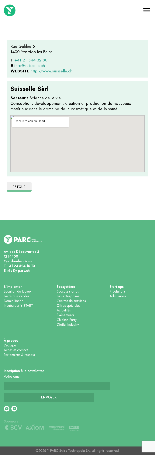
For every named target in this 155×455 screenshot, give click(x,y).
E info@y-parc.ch (17, 270)
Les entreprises (68, 296)
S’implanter (13, 286)
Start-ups (117, 286)
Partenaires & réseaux (20, 354)
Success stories (68, 291)
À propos (11, 340)
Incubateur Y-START (18, 305)
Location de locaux (17, 291)
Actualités (64, 310)
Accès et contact (16, 350)
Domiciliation (13, 300)
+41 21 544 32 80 (30, 60)
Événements (65, 315)
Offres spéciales (68, 305)
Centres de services (71, 300)
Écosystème (66, 286)
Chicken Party (67, 319)
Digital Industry (68, 324)
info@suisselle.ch (29, 65)
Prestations (118, 291)
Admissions (118, 296)
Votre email (12, 376)
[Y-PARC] (22, 10)
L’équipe (10, 345)
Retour (19, 186)
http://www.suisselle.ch (51, 71)
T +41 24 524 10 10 (19, 265)
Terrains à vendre (16, 296)
